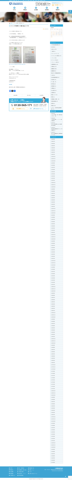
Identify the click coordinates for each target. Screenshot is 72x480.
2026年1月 (53, 154)
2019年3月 (53, 332)
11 (53, 32)
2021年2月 (53, 282)
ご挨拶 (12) (53, 51)
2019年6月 (53, 325)
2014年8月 (53, 451)
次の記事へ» (42, 95)
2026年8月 (53, 139)
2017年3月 (53, 384)
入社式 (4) (53, 75)
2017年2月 (53, 386)
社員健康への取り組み (22, 469)
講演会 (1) (53, 103)
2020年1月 (53, 310)
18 (53, 33)
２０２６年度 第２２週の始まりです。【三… (56, 114)
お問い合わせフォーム (38, 108)
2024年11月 (53, 184)
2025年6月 (53, 169)
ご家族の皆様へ (21, 471)
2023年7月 (53, 219)
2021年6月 (53, 273)
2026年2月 (53, 152)
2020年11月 (53, 288)
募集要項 (57, 9)
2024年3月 (53, 202)
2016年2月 (53, 412)
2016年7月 (53, 401)
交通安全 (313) (53, 66)
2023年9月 (53, 215)
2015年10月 (53, 421)
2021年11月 (53, 262)
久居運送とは (12, 475)
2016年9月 (53, 397)
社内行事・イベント (22, 473)
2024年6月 (53, 195)
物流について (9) (54, 94)
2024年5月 (53, 197)
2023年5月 (53, 223)
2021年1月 (53, 284)
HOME (14, 9)
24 (51, 34)
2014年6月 (53, 455)
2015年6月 (53, 429)
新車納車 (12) (53, 86)
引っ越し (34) (53, 81)
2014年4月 (53, 460)
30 (61, 34)
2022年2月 (53, 256)
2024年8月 (53, 191)
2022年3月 (53, 254)
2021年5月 (53, 275)
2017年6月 (53, 377)
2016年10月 (53, 395)
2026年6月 (53, 143)
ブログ (30, 471)
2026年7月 (53, 141)
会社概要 (36, 9)
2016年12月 (53, 390)
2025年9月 (53, 163)
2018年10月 (53, 343)
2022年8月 (53, 243)
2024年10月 (53, 186)
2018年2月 (53, 360)
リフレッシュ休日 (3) (55, 62)
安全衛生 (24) (53, 79)
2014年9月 (53, 449)
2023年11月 (53, 210)
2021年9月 (53, 267)
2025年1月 (53, 180)
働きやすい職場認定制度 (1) (56, 73)
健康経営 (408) (53, 68)
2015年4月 (53, 434)
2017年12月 (53, 364)
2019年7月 (53, 323)
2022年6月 (53, 247)
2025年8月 (53, 165)
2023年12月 (53, 208)
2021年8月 (53, 269)
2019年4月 (53, 330)
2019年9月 (53, 319)
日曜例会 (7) (53, 88)
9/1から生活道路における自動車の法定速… (56, 124)
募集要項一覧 (31, 468)
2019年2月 (53, 334)
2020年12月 (53, 286)
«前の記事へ (15, 95)
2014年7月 (53, 453)
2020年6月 (53, 299)
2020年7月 (53, 297)
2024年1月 (53, 206)
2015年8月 (53, 425)
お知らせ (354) (53, 49)
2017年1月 (53, 388)
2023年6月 (53, 221)
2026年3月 (53, 150)
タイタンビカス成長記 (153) (56, 55)
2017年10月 (53, 369)
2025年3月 (53, 176)
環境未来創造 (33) (54, 101)
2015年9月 (53, 423)
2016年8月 (53, 399)
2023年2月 (53, 230)
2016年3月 (53, 410)
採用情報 (47, 9)
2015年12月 (53, 416)
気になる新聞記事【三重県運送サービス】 (56, 133)
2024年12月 (53, 182)
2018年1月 (53, 362)
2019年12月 (53, 312)
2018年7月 (53, 349)
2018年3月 (53, 358)
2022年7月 (53, 245)
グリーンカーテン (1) (55, 53)
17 (51, 33)
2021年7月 (53, 271)
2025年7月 (53, 167)
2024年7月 (53, 193)
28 (58, 34)
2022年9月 (53, 241)
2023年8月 (53, 217)
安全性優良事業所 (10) (55, 77)
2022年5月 (53, 249)
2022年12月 (53, 234)
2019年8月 (53, 321)
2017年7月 (53, 375)
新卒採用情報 (21, 475)
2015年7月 (53, 427)
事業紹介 (25, 9)
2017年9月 (53, 371)
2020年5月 (53, 301)
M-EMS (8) (53, 47)
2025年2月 (53, 178)
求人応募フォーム (21, 108)
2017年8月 (53, 373)
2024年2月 (53, 204)
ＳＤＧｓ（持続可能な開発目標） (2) (56, 108)
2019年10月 (53, 317)
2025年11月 (53, 158)
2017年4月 (53, 382)
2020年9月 (53, 293)
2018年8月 (53, 347)
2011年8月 (53, 462)
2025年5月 (53, 171)
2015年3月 (53, 436)
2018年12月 (53, 338)
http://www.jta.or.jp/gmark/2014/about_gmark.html (17, 64)
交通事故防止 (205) (54, 64)
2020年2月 (53, 308)
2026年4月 (53, 147)
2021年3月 (53, 280)
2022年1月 (53, 258)
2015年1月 (53, 440)
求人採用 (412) (53, 90)
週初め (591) (53, 105)
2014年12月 (53, 442)
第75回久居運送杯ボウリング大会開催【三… (56, 129)
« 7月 (51, 37)
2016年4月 (53, 408)
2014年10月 (53, 447)
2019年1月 (53, 336)
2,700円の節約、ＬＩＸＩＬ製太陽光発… (56, 119)
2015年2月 (53, 438)
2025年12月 (53, 156)
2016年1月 (53, 414)
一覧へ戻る (29, 95)
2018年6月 (53, 351)
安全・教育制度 (21, 468)
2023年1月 (53, 232)
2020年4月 (53, 304)
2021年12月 (53, 260)
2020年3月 (53, 306)
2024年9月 (53, 189)
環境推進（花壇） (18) (55, 99)
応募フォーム (31, 469)
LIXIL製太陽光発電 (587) (55, 44)
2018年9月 (53, 345)
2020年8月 (53, 295)
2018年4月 (53, 356)
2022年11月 (53, 236)
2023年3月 (53, 228)
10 (51, 32)
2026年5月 (53, 145)
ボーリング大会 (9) (54, 60)
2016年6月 (53, 403)
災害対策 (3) (53, 92)
